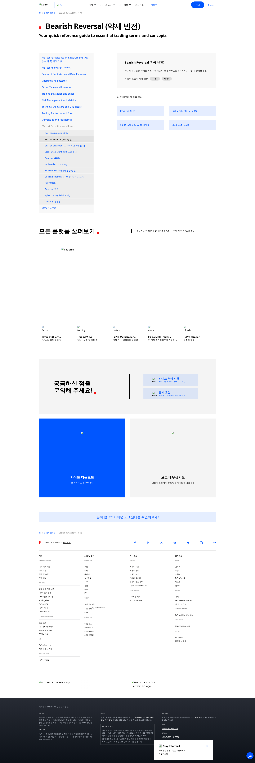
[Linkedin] (148, 542)
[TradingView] (214, 542)
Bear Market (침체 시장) (56, 133)
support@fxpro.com (170, 728)
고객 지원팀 (195, 717)
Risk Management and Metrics (59, 100)
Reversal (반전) (52, 189)
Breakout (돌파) (52, 158)
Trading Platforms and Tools (57, 113)
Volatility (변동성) (53, 201)
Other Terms (49, 208)
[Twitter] (161, 542)
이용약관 (138, 717)
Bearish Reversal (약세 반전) (58, 139)
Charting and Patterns (54, 80)
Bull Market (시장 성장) (56, 164)
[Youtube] (174, 542)
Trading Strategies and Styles (58, 93)
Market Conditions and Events (59, 126)
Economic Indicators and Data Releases (64, 74)
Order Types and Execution (57, 87)
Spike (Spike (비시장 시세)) (57, 195)
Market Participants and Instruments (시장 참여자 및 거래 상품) (65, 59)
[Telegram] (188, 542)
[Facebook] (134, 542)
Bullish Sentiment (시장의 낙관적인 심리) (64, 176)
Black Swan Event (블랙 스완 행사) (61, 151)
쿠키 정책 (108, 720)
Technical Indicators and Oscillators (62, 106)
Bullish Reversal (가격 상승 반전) (60, 170)
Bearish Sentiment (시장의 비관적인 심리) (65, 145)
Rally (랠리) (50, 182)
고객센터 (130, 517)
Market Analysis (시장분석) (56, 67)
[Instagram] (201, 542)
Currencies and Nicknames (57, 119)
